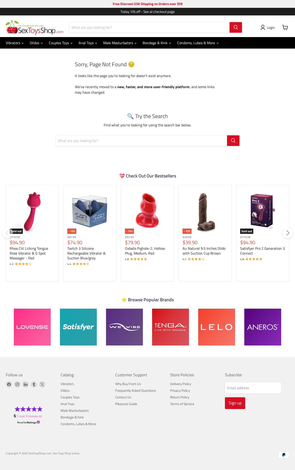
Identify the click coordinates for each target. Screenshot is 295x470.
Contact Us (123, 397)
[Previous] (7, 232)
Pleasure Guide (126, 403)
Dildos (35, 43)
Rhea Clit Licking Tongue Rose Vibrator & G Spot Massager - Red (29, 253)
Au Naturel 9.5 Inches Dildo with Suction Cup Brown (204, 251)
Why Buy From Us (128, 383)
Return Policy (179, 397)
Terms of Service (182, 403)
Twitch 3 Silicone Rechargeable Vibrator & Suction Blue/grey (86, 253)
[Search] (236, 27)
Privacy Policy (180, 390)
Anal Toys (86, 43)
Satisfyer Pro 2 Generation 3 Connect (262, 251)
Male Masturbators (118, 43)
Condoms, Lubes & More (196, 43)
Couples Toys (59, 43)
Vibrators (13, 43)
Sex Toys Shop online (66, 453)
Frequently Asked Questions (135, 390)
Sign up (235, 403)
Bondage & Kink (155, 43)
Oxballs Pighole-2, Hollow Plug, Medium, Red (145, 251)
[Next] (287, 232)
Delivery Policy (180, 383)
